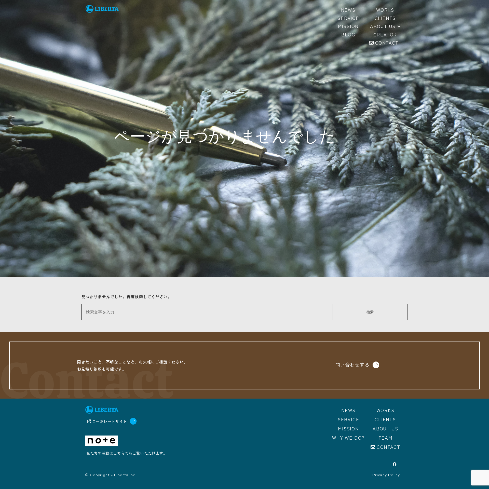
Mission (348, 428)
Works (385, 410)
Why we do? (348, 437)
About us (383, 26)
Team (385, 437)
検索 (370, 312)
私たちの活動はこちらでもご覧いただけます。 (126, 453)
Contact (388, 446)
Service (348, 419)
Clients (385, 419)
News (348, 410)
